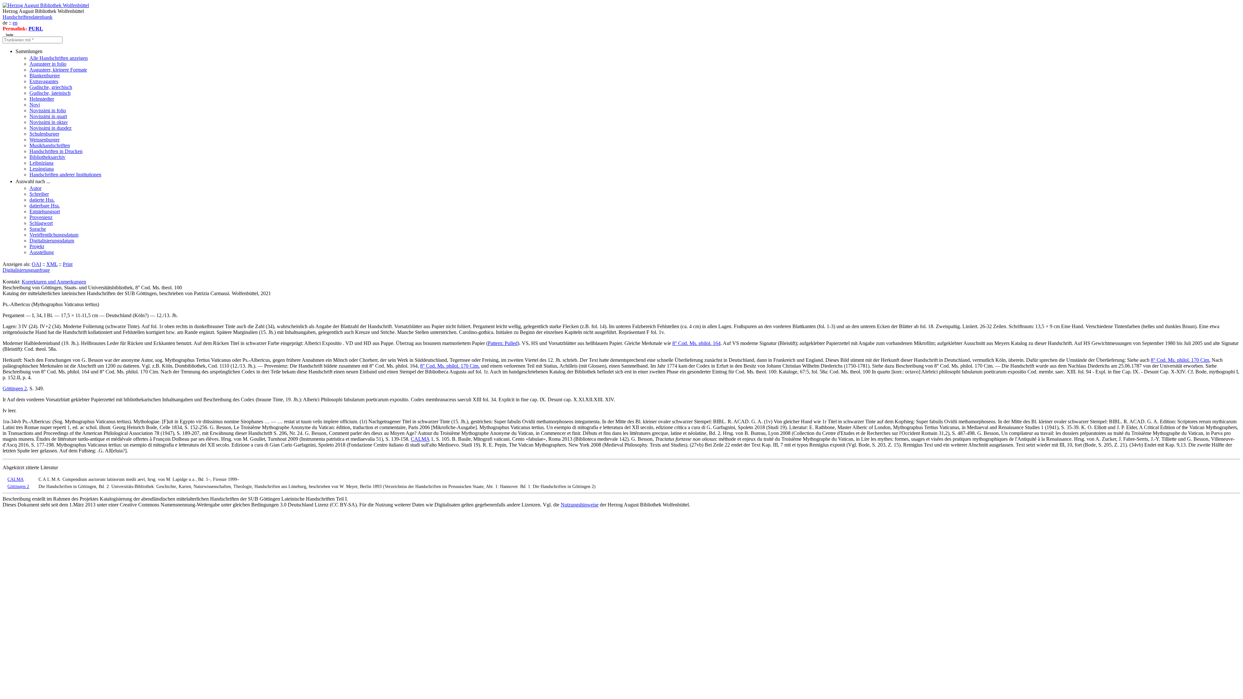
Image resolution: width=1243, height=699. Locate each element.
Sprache (37, 229)
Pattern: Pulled (503, 343)
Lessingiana (41, 169)
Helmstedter (41, 99)
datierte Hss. (42, 200)
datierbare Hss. (44, 205)
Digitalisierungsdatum (51, 240)
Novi (34, 104)
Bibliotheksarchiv (47, 157)
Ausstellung (41, 252)
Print (68, 264)
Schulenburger (44, 134)
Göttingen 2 (15, 388)
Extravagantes (43, 81)
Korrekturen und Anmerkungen (54, 281)
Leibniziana (41, 163)
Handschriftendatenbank (27, 17)
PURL (35, 28)
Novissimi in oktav (48, 122)
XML (52, 264)
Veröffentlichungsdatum (53, 235)
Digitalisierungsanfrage (26, 270)
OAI (36, 264)
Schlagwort (41, 223)
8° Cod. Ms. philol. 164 (696, 343)
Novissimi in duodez (50, 128)
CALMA (420, 439)
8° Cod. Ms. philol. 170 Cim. (1180, 360)
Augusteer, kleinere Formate (58, 69)
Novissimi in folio (47, 110)
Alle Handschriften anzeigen (58, 58)
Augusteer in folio (47, 64)
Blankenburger (44, 75)
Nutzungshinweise (580, 504)
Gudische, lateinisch (50, 93)
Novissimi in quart (48, 116)
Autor (35, 188)
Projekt (36, 246)
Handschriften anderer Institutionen (65, 174)
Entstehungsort (44, 211)
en (15, 23)
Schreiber (39, 194)
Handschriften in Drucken (56, 151)
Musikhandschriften (49, 145)
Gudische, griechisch (50, 87)
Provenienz (40, 217)
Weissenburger (44, 139)
